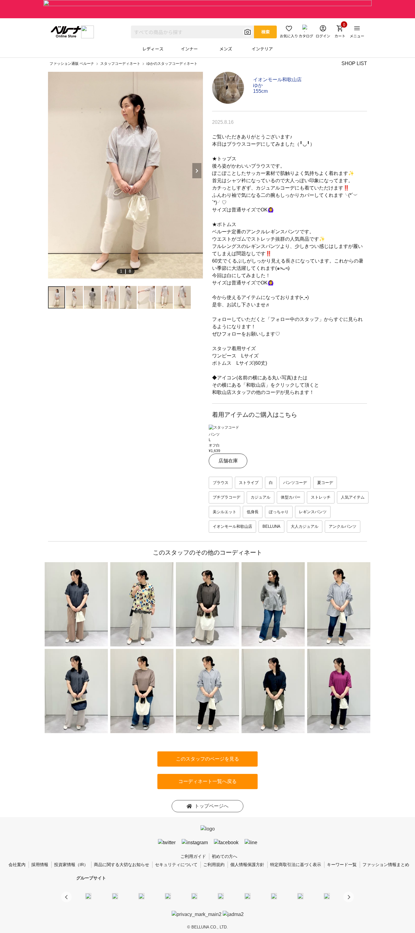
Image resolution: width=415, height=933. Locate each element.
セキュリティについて (176, 864)
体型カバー (290, 497)
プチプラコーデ (226, 497)
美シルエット (224, 512)
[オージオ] (274, 896)
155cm (260, 91)
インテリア (262, 49)
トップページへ (211, 806)
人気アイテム (353, 497)
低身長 (253, 512)
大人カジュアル (304, 526)
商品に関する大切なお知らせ (121, 864)
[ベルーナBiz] (115, 896)
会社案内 (17, 864)
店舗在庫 (228, 460)
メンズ (225, 49)
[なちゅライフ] (300, 896)
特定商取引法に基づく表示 (295, 864)
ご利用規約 (214, 864)
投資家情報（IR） (71, 864)
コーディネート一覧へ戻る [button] (207, 781)
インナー (189, 49)
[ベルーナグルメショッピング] (221, 896)
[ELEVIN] (168, 896)
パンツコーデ (295, 482)
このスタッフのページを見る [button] (207, 758)
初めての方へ (224, 856)
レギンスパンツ (313, 512)
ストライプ (249, 482)
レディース (152, 49)
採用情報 (39, 864)
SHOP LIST (354, 63)
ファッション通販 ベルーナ (72, 63)
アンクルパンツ (342, 526)
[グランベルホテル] (194, 896)
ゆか (258, 85)
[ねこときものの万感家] (141, 896)
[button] (348, 897)
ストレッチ (321, 497)
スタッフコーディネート (120, 63)
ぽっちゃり (279, 512)
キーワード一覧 (342, 864)
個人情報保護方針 (247, 864)
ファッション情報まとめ (385, 864)
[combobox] (192, 32)
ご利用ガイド (193, 856)
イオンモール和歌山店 (277, 79)
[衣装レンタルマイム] (88, 896)
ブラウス (220, 482)
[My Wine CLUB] (247, 896)
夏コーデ (325, 482)
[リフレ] (327, 896)
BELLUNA (271, 526)
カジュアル (260, 497)
